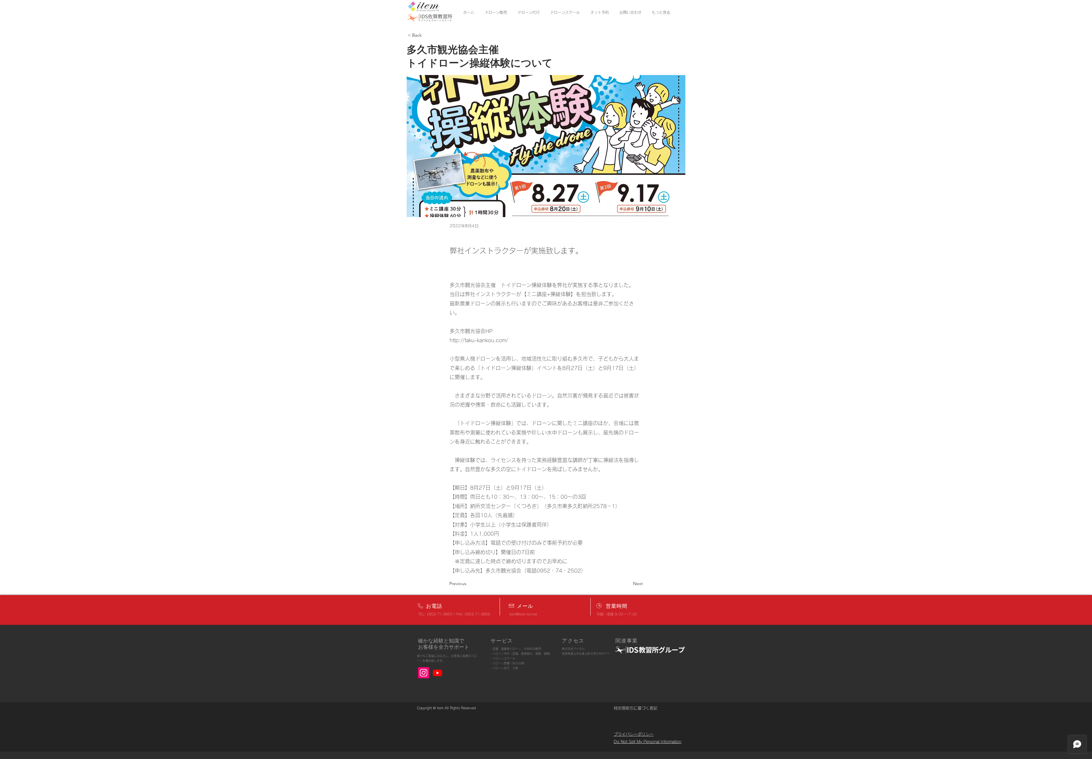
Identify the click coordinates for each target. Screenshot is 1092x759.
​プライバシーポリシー (633, 734)
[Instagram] (423, 672)
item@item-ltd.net (523, 614)
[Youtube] (437, 672)
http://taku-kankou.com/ (479, 340)
